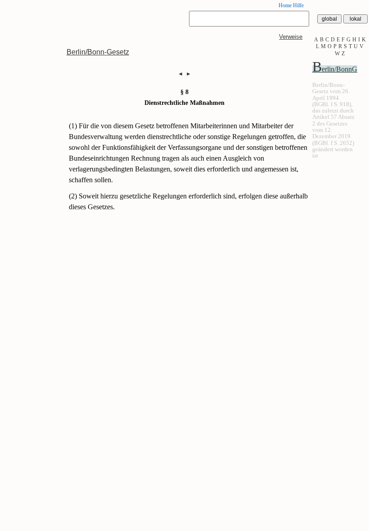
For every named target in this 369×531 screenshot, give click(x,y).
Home (285, 5)
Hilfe (298, 5)
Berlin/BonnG (334, 69)
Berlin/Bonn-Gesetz (98, 52)
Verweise (290, 37)
